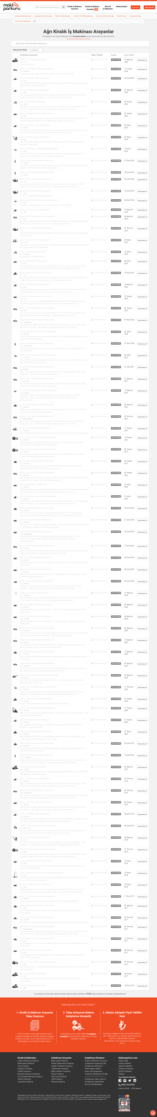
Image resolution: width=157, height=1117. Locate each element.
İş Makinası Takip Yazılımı (95, 1079)
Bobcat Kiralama (58, 1082)
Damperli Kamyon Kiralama (29, 1074)
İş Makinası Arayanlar (61, 1058)
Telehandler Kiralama (60, 1069)
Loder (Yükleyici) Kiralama (28, 1061)
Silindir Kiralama (24, 1079)
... (73, 97)
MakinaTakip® (121, 6)
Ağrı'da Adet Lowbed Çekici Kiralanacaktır (35, 191)
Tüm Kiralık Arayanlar (22, 21)
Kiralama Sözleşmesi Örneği (96, 1074)
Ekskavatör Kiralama (26, 1063)
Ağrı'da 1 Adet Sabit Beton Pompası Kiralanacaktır (38, 390)
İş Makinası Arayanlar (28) (95, 1063)
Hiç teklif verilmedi (100, 60)
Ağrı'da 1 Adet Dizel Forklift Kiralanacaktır (35, 240)
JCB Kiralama (56, 1079)
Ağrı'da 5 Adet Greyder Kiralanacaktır (33, 484)
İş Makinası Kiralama (94, 1058)
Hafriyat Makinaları (22, 16)
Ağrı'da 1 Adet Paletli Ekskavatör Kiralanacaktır (37, 69)
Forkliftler (120, 16)
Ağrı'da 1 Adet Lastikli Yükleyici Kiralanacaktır (36, 581)
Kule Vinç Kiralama (59, 1076)
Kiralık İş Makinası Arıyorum (74, 7)
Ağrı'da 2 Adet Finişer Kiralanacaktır (33, 974)
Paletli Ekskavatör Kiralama (62, 1063)
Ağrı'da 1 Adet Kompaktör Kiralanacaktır (34, 137)
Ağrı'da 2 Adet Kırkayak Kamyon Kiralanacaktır (37, 405)
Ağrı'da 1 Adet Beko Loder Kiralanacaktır (35, 78)
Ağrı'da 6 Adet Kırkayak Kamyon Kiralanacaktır (37, 652)
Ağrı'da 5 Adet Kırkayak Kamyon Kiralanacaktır (37, 508)
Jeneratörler (134, 16)
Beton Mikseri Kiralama (60, 1071)
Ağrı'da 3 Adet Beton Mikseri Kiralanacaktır (35, 861)
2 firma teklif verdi (100, 137)
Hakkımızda (123, 1061)
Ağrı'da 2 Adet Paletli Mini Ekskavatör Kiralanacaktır (39, 200)
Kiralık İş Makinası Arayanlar (92, 7)
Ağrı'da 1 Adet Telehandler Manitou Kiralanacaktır (38, 355)
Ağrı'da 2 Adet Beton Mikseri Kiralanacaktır (35, 520)
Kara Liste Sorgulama (93, 1071)
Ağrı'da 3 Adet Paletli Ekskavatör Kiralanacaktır (37, 640)
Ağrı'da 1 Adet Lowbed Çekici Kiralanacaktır (36, 179)
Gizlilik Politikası (125, 1071)
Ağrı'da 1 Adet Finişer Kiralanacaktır (33, 60)
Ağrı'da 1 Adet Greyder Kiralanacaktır (33, 261)
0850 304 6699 (128, 1084)
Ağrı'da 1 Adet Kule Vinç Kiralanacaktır (34, 593)
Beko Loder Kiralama (59, 1061)
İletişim (121, 1074)
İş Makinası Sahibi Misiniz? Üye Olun (78, 39)
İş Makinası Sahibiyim (94, 1066)
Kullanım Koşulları (125, 1069)
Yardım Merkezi (124, 1063)
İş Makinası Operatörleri (94, 1082)
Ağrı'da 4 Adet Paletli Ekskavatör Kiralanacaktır (37, 216)
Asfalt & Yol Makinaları (82, 16)
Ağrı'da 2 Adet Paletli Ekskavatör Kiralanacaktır (37, 320)
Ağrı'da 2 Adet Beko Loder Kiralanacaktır (35, 90)
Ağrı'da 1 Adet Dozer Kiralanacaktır (33, 102)
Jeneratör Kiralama (25, 1082)
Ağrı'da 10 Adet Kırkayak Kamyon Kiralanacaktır (37, 896)
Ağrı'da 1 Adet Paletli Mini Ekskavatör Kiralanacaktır (39, 149)
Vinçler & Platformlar (104, 16)
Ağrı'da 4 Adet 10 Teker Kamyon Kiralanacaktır (37, 917)
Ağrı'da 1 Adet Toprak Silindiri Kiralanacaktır (36, 273)
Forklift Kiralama (24, 1071)
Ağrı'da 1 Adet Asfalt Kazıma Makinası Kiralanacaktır (39, 675)
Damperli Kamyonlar (42, 16)
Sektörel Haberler (125, 1066)
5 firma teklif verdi (100, 149)
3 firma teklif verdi (100, 90)
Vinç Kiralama (23, 1066)
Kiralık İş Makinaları (27, 1058)
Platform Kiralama (25, 1069)
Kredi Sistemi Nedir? (93, 1069)
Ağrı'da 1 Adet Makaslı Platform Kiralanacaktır (37, 160)
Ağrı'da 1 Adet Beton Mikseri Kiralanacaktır (35, 113)
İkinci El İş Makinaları (108, 7)
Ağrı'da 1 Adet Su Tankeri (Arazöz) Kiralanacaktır (38, 437)
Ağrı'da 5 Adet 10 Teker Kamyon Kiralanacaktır (37, 938)
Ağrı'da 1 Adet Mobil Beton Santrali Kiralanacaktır (38, 332)
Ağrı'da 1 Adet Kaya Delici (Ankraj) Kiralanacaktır (38, 826)
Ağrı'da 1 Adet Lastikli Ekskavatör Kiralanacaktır (37, 708)
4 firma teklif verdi (100, 416)
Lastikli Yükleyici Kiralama (62, 1066)
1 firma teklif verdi (100, 78)
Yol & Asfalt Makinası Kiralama (30, 1076)
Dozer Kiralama (57, 1074)
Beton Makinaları (61, 16)
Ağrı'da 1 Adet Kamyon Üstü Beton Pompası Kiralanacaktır (41, 873)
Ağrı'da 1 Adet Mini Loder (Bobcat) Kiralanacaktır (38, 496)
